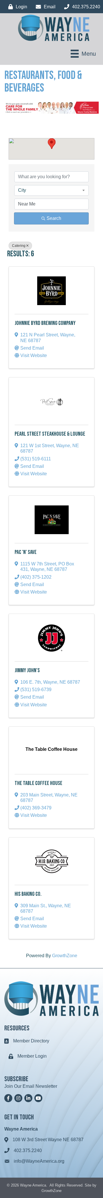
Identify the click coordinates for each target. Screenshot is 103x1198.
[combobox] (51, 190)
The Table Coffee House (38, 783)
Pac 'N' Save (26, 552)
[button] (51, 143)
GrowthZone (64, 955)
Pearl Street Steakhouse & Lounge (50, 434)
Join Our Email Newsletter (30, 1086)
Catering (18, 246)
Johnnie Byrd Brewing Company (45, 323)
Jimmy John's (27, 670)
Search (54, 218)
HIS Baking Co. (28, 894)
